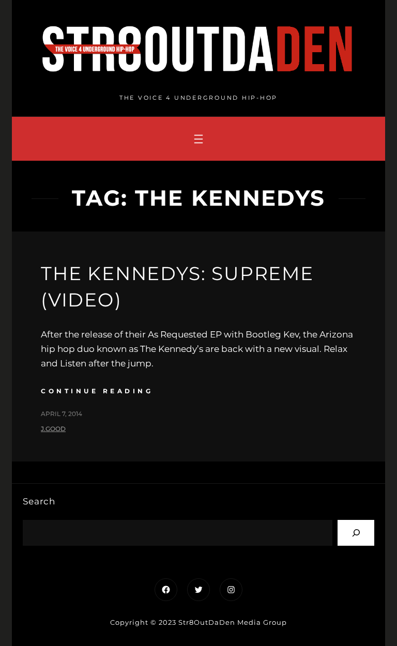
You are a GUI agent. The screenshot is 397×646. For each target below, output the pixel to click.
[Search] (356, 532)
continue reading (97, 391)
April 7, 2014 (61, 414)
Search (39, 501)
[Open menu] (198, 139)
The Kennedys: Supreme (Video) (177, 286)
